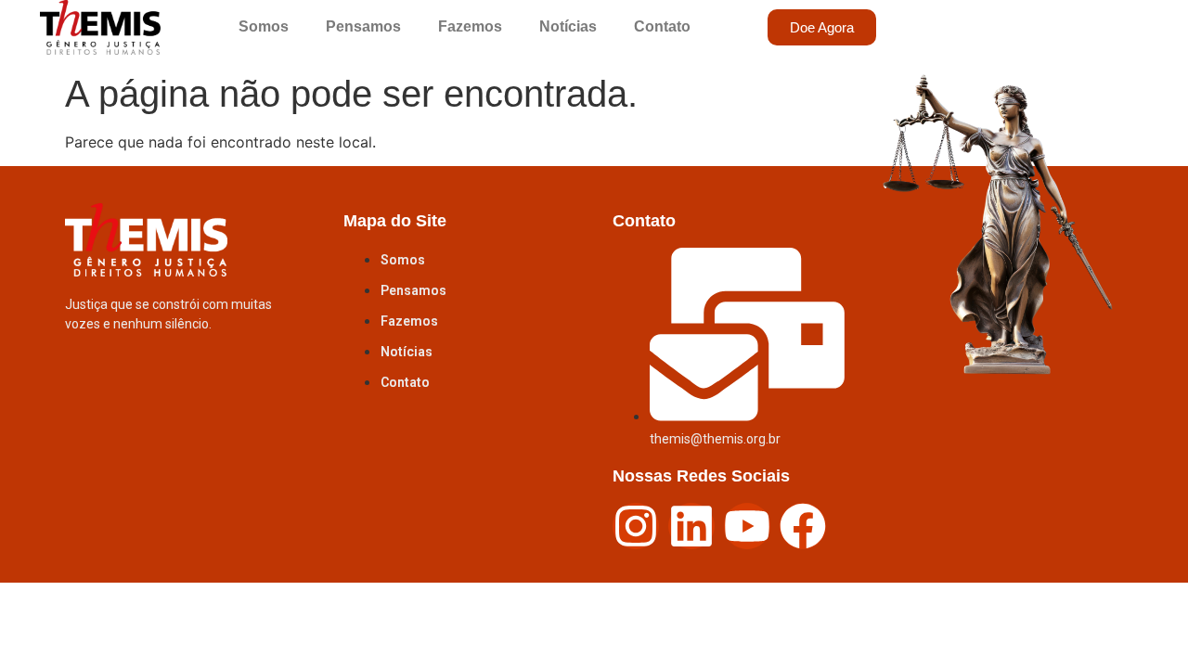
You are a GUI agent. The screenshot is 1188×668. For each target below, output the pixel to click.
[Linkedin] (691, 526)
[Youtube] (747, 526)
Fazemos (470, 26)
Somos (264, 26)
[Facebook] (803, 526)
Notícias (568, 26)
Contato (662, 26)
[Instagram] (636, 526)
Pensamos (363, 26)
